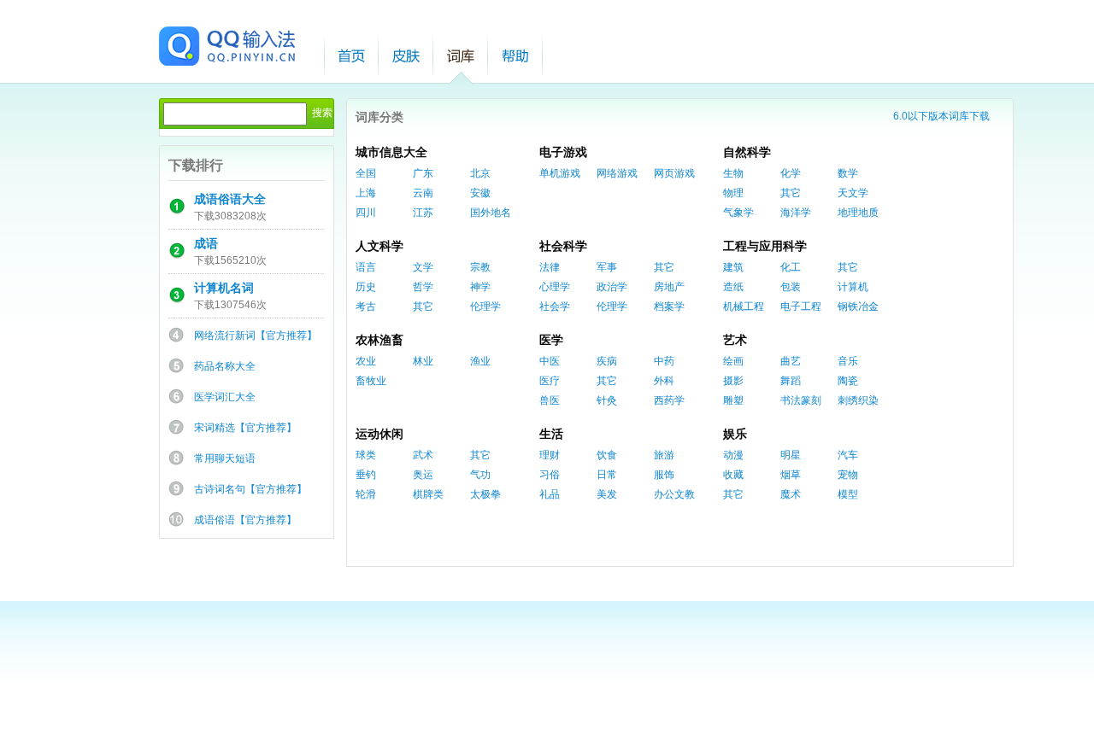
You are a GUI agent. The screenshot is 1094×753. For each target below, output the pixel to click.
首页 (351, 56)
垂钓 (366, 475)
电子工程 (800, 306)
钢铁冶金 (858, 306)
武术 (423, 455)
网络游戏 (617, 173)
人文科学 (379, 246)
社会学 (554, 306)
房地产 (669, 287)
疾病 (607, 361)
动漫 (733, 455)
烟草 (790, 475)
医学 (551, 340)
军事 (607, 267)
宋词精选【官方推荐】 (245, 428)
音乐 (848, 361)
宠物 (848, 475)
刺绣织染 (858, 400)
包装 (790, 287)
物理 (733, 193)
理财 (549, 455)
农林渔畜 (379, 340)
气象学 (738, 213)
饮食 (607, 455)
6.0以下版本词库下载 (941, 116)
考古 (366, 306)
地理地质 (858, 213)
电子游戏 (563, 152)
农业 (366, 361)
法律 (549, 267)
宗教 (480, 267)
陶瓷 (848, 381)
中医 (549, 361)
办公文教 (674, 494)
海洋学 (795, 213)
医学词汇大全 (225, 397)
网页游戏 (674, 173)
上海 (366, 193)
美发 (607, 494)
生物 (733, 173)
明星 (790, 455)
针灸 (607, 400)
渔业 (480, 361)
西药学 (669, 400)
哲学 (423, 287)
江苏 (423, 213)
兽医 (549, 400)
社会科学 (563, 246)
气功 (480, 475)
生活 (551, 434)
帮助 (515, 56)
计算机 (853, 287)
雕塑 (733, 400)
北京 (480, 173)
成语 (206, 243)
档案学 (669, 306)
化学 (790, 173)
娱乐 (735, 434)
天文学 (853, 193)
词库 (460, 56)
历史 (366, 287)
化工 (790, 267)
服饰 (664, 475)
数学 (848, 173)
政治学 (612, 287)
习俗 (549, 475)
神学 (480, 287)
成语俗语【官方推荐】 (245, 520)
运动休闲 (379, 434)
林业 (423, 361)
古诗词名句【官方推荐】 (250, 489)
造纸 (733, 287)
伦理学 (485, 306)
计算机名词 (224, 288)
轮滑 (366, 494)
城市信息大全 (391, 152)
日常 (607, 475)
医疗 (549, 381)
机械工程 (743, 306)
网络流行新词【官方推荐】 (255, 335)
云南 (423, 193)
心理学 (554, 287)
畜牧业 (371, 381)
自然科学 (747, 152)
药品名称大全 (225, 366)
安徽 (480, 193)
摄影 (733, 381)
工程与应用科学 (765, 246)
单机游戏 (559, 173)
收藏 (733, 475)
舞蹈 (790, 381)
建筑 (733, 267)
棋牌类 (428, 494)
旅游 (664, 455)
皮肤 (406, 56)
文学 (423, 267)
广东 (423, 173)
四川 (366, 213)
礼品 (549, 494)
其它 (790, 193)
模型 (848, 494)
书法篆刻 (800, 400)
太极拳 (485, 494)
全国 (366, 173)
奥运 (423, 475)
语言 (366, 267)
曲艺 (790, 361)
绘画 (733, 361)
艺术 (735, 340)
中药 (664, 361)
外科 (664, 381)
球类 (366, 455)
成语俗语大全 (230, 199)
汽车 (848, 455)
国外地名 (490, 213)
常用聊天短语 (225, 458)
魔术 (790, 494)
